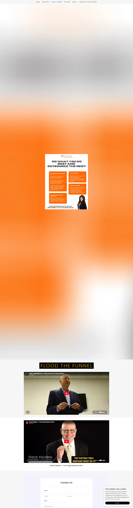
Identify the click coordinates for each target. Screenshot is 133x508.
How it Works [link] (57, 2)
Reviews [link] (67, 2)
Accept (117, 503)
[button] (46, 2)
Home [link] (38, 2)
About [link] (74, 2)
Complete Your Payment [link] (88, 2)
